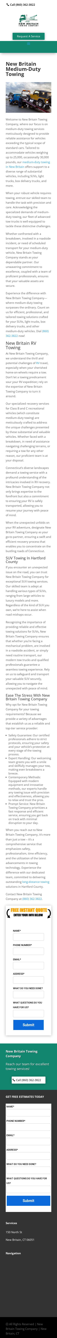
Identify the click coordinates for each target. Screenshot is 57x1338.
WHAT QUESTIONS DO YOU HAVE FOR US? (27, 1005)
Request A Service (28, 36)
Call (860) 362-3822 (22, 5)
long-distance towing (35, 882)
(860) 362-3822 (32, 899)
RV (37, 363)
